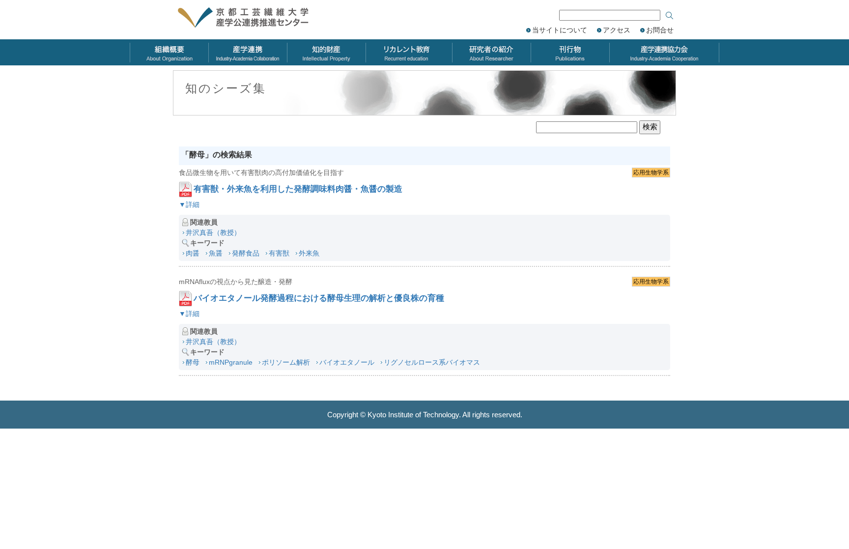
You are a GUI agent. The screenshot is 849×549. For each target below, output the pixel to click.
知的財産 (326, 52)
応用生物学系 (651, 172)
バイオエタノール (346, 362)
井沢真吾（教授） (213, 232)
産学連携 (247, 52)
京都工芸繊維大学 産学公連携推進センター (254, 18)
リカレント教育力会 (409, 52)
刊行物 (570, 52)
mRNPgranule (231, 362)
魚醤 (216, 253)
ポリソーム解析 (286, 362)
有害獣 (279, 253)
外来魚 (309, 253)
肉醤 (192, 253)
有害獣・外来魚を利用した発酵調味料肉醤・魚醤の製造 (298, 189)
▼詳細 (189, 204)
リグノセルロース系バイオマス (432, 362)
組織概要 (169, 52)
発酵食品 (245, 253)
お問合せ (660, 30)
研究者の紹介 (491, 52)
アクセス (616, 30)
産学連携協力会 (664, 52)
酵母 (192, 362)
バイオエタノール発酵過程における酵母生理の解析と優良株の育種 (319, 298)
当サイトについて (559, 30)
